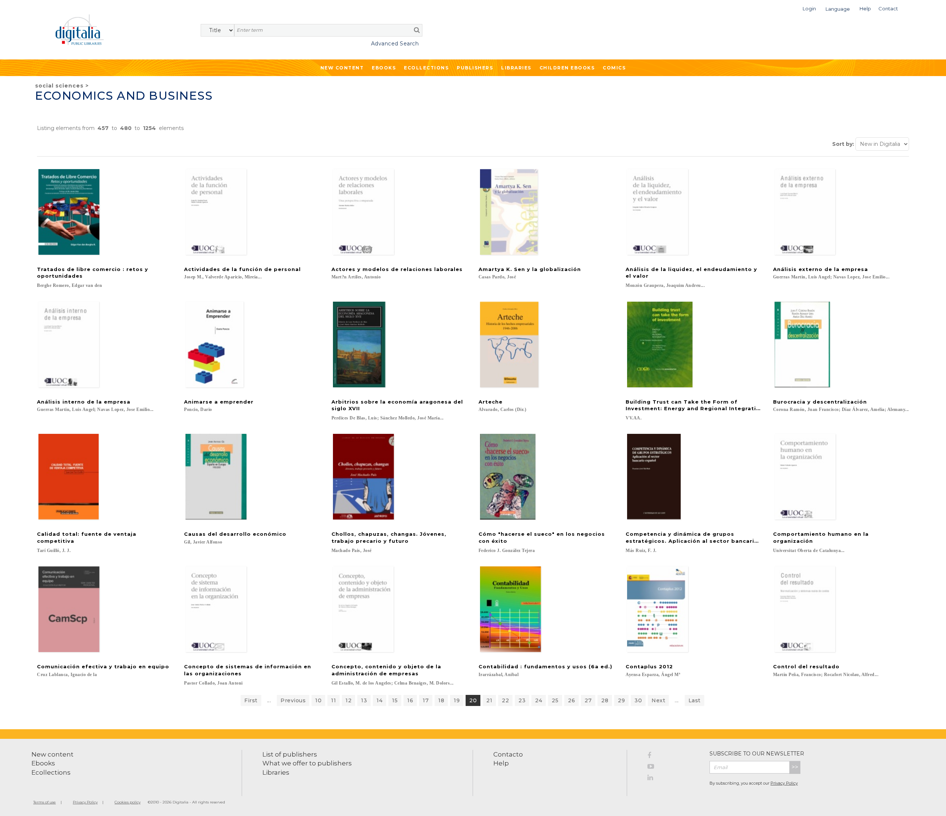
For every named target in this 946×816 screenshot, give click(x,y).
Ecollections (426, 68)
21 (489, 700)
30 (638, 700)
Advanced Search (395, 43)
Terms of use (44, 802)
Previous (293, 700)
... (269, 700)
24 (538, 700)
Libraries (516, 68)
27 (588, 700)
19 (457, 700)
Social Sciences (59, 85)
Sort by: (843, 144)
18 (441, 700)
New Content (342, 68)
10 (318, 700)
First (251, 700)
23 (521, 700)
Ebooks (384, 68)
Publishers (475, 68)
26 (571, 700)
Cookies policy (127, 802)
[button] (809, 8)
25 (555, 700)
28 (604, 700)
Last (694, 700)
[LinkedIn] (672, 778)
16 (410, 700)
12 (348, 700)
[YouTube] (672, 767)
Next (658, 700)
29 (621, 700)
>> (795, 767)
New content (52, 754)
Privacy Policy (784, 783)
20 (473, 700)
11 (333, 700)
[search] (416, 30)
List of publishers (289, 754)
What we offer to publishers (307, 763)
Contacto (508, 754)
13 (364, 700)
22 (505, 700)
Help (501, 763)
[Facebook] (672, 756)
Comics (614, 68)
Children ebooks (567, 68)
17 (426, 700)
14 (379, 700)
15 (395, 700)
